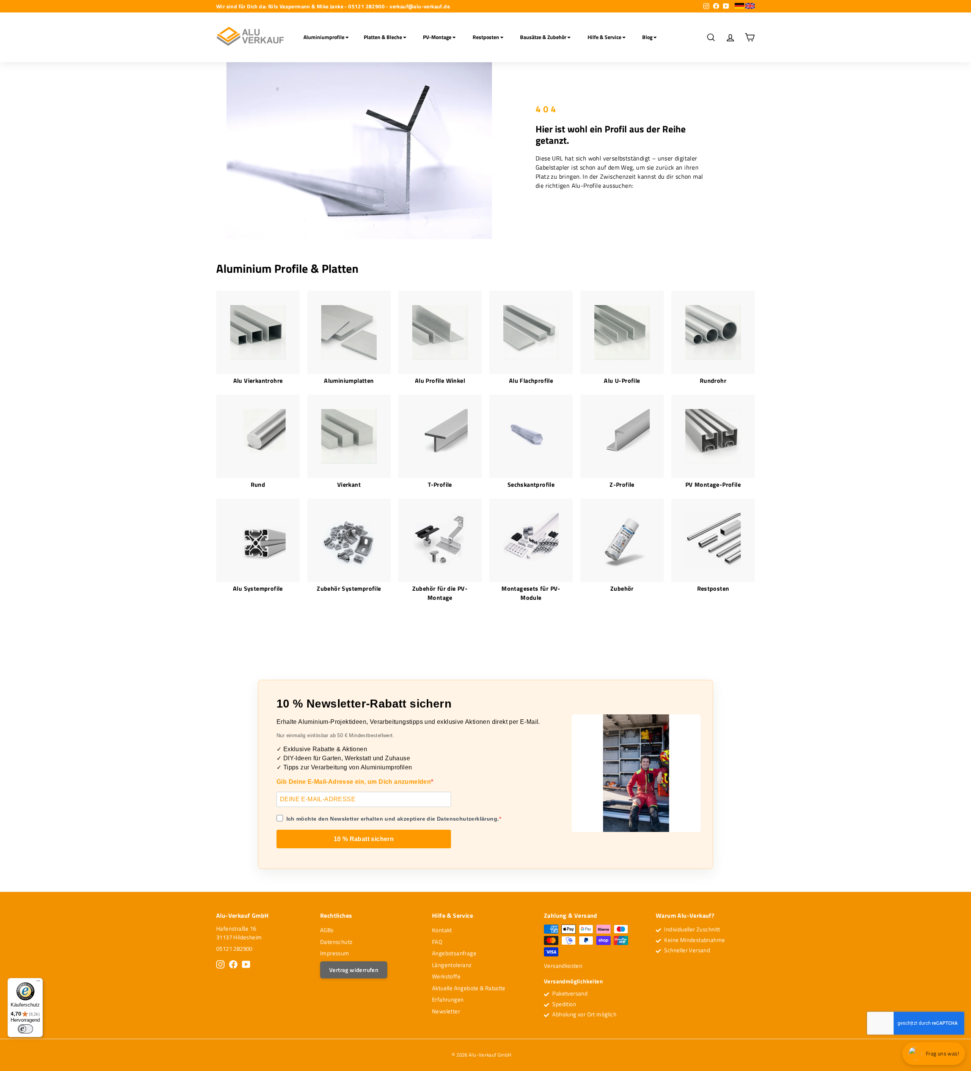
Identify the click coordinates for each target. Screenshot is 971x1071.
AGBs (327, 930)
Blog (648, 37)
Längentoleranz (452, 965)
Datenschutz (336, 941)
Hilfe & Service (605, 37)
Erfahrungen (448, 999)
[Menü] (38, 982)
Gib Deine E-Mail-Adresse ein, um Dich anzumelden (354, 781)
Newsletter (446, 1011)
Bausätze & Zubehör (543, 37)
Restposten (486, 37)
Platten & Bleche (383, 37)
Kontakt (442, 930)
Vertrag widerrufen (353, 970)
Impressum (334, 953)
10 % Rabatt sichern (364, 839)
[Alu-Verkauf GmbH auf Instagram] (220, 964)
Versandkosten (563, 965)
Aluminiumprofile (324, 37)
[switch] (25, 1028)
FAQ (437, 941)
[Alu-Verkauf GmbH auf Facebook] (233, 964)
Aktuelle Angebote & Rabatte (469, 988)
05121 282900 (234, 948)
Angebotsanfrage (454, 953)
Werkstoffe (446, 976)
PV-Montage (438, 37)
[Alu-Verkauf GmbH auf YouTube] (246, 964)
